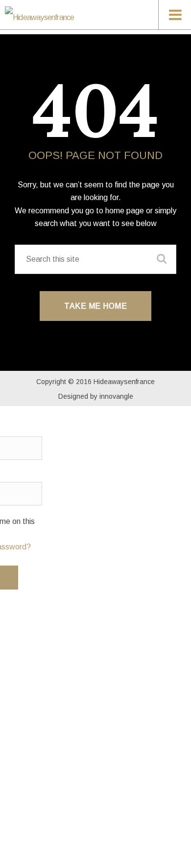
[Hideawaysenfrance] (78, 16)
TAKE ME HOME (95, 306)
